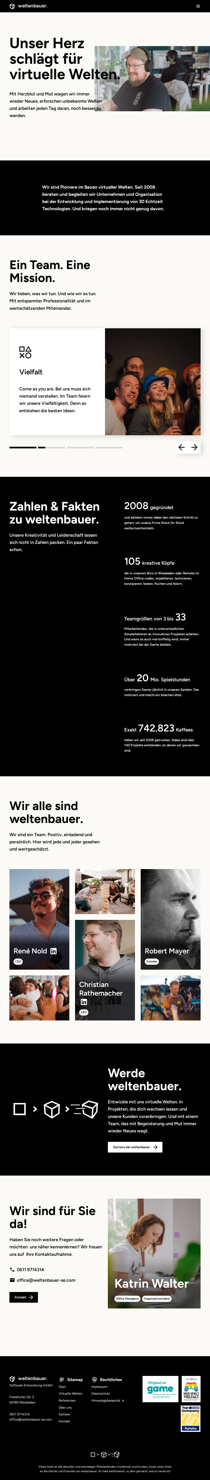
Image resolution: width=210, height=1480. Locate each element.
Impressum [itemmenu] (99, 1387)
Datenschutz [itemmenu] (100, 1393)
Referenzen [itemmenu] (67, 1400)
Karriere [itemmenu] (64, 1414)
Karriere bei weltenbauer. (132, 1147)
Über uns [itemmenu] (65, 1407)
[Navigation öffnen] (198, 6)
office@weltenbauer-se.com (46, 1280)
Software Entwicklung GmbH (30, 1381)
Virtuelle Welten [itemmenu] (70, 1393)
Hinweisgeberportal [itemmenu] (106, 1400)
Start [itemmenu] (62, 1387)
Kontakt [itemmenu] (64, 1421)
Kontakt (20, 1297)
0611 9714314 (30, 1269)
